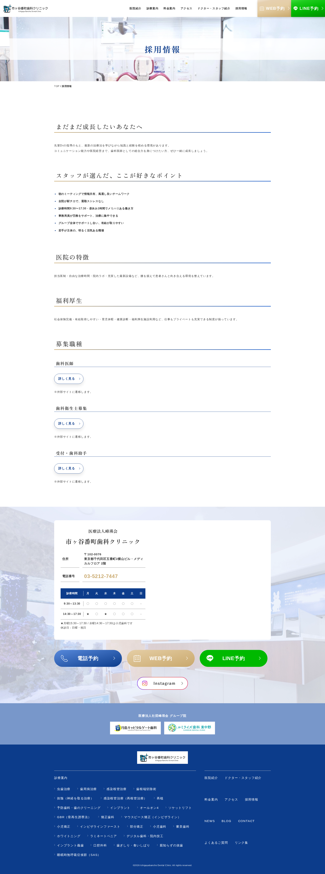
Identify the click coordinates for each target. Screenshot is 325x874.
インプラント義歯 (70, 845)
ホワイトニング (69, 836)
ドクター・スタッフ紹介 (243, 778)
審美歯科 (182, 826)
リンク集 (241, 842)
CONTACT (246, 821)
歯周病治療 (88, 789)
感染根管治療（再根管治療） (125, 798)
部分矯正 (136, 826)
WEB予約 (160, 658)
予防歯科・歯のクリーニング (79, 808)
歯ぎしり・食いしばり (133, 845)
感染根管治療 (116, 789)
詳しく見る (66, 378)
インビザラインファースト (100, 826)
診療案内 (61, 778)
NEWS (209, 821)
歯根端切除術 (146, 789)
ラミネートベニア (103, 836)
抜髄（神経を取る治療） (75, 798)
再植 (160, 798)
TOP (56, 86)
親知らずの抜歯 (171, 845)
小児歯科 (159, 826)
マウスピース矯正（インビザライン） (152, 817)
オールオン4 (149, 808)
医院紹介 (211, 778)
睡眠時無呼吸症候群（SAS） (79, 855)
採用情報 (251, 799)
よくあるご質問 (216, 842)
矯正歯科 (107, 817)
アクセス (231, 799)
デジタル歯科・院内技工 (145, 836)
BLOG (226, 821)
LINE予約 (233, 658)
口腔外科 (100, 845)
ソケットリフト (180, 808)
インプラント (120, 808)
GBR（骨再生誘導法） (74, 817)
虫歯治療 (63, 789)
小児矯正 (63, 826)
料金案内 (211, 799)
